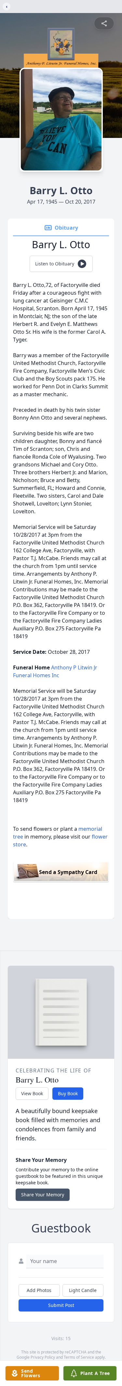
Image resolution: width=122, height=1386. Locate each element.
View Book (32, 1093)
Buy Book (68, 1093)
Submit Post (61, 1305)
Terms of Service (79, 1357)
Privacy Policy (43, 1357)
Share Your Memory (42, 1194)
